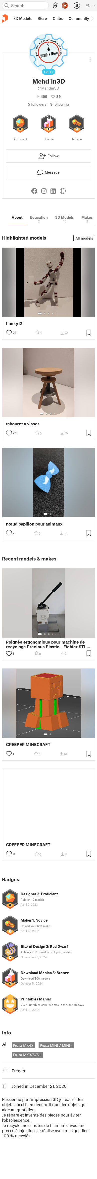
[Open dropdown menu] (90, 57)
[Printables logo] (5, 18)
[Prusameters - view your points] (65, 5)
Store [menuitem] (42, 18)
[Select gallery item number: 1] (40, 313)
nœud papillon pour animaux (34, 524)
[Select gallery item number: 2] (45, 313)
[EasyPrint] (55, 5)
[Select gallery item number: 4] (53, 313)
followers (37, 104)
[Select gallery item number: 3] (49, 313)
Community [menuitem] (79, 18)
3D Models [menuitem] (22, 18)
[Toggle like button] (9, 333)
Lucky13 (14, 323)
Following (59, 104)
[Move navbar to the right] (92, 18)
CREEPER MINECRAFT (28, 744)
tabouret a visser (22, 423)
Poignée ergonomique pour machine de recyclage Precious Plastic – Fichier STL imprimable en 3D (46, 644)
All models (84, 238)
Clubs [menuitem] (58, 18)
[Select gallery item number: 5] (56, 313)
